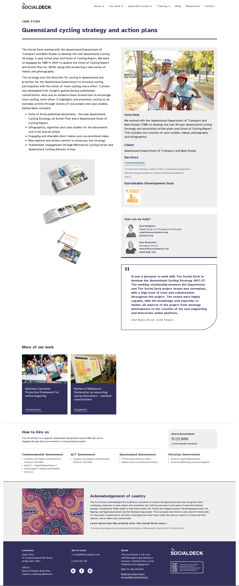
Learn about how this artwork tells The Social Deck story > (128, 523)
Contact (210, 6)
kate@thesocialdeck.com (154, 248)
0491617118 (146, 235)
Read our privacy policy (133, 574)
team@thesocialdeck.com (87, 554)
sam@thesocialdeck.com (153, 232)
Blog (178, 6)
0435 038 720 (147, 252)
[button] (98, 6)
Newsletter (193, 6)
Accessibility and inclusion (134, 577)
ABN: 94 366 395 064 (132, 569)
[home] (36, 5)
